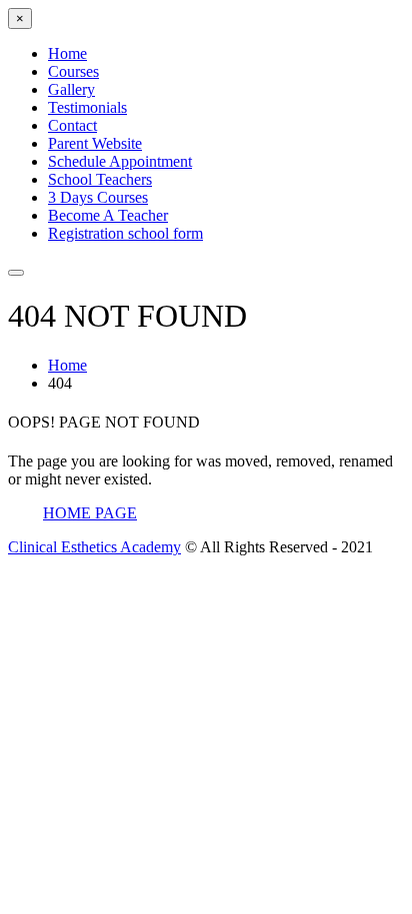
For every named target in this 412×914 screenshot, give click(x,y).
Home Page (90, 512)
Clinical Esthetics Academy (94, 546)
